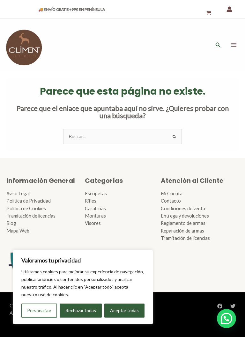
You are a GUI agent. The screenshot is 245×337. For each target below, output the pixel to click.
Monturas (95, 216)
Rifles (90, 201)
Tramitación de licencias (31, 216)
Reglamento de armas (183, 223)
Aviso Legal (18, 193)
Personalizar (39, 310)
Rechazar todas (80, 310)
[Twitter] (232, 306)
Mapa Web (17, 230)
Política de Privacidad (28, 201)
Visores (93, 223)
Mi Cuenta (171, 193)
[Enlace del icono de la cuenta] (229, 9)
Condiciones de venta (183, 208)
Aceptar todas (124, 310)
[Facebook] (219, 306)
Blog (11, 223)
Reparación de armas (182, 230)
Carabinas (95, 208)
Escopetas (96, 193)
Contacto (171, 201)
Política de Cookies (26, 208)
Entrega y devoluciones (185, 216)
